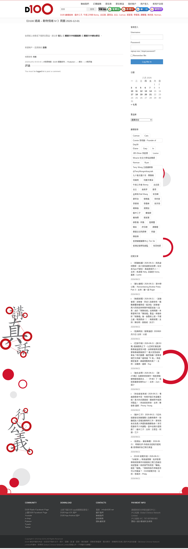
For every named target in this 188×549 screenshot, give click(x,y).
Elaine (135, 148)
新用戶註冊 (158, 4)
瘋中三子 (78, 15)
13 (146, 91)
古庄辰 (103, 15)
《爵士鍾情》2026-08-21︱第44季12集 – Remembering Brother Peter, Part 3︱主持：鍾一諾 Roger (146, 287)
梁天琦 (157, 203)
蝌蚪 (135, 227)
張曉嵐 (146, 199)
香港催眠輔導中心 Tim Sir (144, 241)
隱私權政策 (100, 521)
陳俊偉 (136, 236)
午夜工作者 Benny (91, 15)
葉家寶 (129, 15)
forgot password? (148, 51)
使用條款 (100, 518)
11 (136, 91)
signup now (135, 51)
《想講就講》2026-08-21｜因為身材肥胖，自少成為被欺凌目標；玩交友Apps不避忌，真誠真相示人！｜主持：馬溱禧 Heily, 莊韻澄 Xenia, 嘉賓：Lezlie (146, 269)
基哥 (154, 189)
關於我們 (100, 513)
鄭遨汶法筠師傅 (139, 232)
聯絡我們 (85, 4)
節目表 (108, 4)
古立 (116, 15)
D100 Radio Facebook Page (37, 510)
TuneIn (28, 524)
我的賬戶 (132, 4)
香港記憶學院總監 (140, 246)
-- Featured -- (71, 62)
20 (146, 94)
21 (150, 94)
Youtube (28, 516)
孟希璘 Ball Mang (140, 194)
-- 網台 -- (80, 62)
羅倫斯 (148, 213)
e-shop (28, 518)
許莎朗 (144, 227)
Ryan (147, 162)
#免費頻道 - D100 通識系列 (54, 62)
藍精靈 (152, 222)
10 (132, 91)
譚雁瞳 (143, 15)
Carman (122, 15)
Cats (146, 136)
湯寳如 (146, 208)
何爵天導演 (148, 180)
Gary (145, 148)
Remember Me (139, 55)
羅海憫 (136, 217)
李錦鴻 (136, 15)
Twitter (28, 527)
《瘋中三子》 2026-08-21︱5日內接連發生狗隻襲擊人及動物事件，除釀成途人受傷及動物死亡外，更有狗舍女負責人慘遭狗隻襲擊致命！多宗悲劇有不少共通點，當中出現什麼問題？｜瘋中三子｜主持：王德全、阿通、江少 (146, 423)
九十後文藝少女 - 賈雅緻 (143, 175)
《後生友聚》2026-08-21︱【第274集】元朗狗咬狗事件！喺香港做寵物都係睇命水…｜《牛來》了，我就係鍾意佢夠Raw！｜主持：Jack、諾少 (146, 379)
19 (141, 94)
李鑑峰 (146, 203)
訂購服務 (97, 4)
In (153, 148)
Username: (135, 32)
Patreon (28, 521)
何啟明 (136, 180)
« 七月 (134, 104)
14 (150, 91)
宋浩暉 (155, 194)
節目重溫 (120, 4)
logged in (40, 71)
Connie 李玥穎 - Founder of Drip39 (144, 140)
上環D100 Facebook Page (36, 513)
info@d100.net (107, 510)
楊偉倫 (136, 208)
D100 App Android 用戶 (70, 516)
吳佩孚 (144, 189)
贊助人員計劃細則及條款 (141, 521)
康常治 (110, 15)
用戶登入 (144, 4)
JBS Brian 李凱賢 (140, 153)
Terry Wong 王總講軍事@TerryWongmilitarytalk (143, 167)
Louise (155, 153)
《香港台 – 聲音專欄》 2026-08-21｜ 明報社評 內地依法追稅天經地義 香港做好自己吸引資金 (146, 444)
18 (136, 94)
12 (141, 91)
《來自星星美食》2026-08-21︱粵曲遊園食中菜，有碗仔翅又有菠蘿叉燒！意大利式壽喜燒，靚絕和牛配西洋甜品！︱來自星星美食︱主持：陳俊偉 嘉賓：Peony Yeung (146, 400)
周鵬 (34, 57)
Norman (157, 15)
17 (132, 94)
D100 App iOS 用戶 (68, 513)
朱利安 (150, 15)
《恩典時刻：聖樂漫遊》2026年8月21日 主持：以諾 (146, 332)
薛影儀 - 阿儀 (138, 222)
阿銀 (153, 232)
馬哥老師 (157, 246)
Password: (135, 42)
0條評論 (89, 62)
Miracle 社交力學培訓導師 (144, 158)
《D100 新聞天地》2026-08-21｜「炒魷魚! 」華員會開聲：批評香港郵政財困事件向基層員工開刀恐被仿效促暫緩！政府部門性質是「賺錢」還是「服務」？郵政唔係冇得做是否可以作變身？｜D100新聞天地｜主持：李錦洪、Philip (146, 465)
